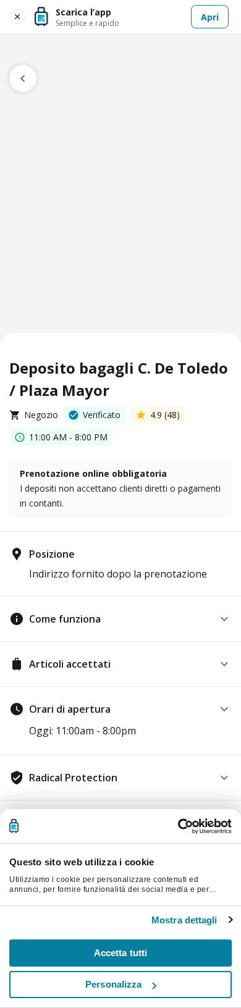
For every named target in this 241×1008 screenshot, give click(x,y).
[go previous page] (22, 78)
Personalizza (113, 984)
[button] (120, 618)
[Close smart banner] (17, 16)
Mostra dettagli (184, 920)
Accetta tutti (120, 952)
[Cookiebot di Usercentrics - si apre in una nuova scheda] (178, 826)
